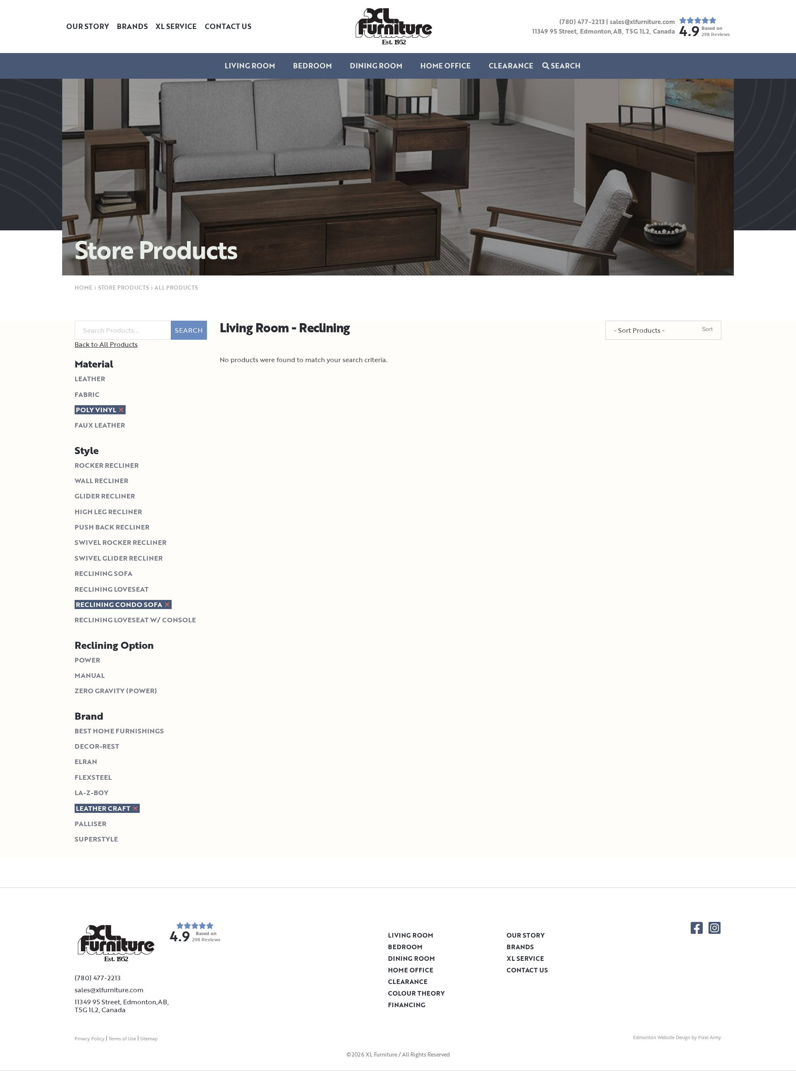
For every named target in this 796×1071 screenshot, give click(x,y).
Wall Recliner (101, 480)
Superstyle (96, 839)
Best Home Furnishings (119, 730)
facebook (697, 928)
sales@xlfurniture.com (642, 21)
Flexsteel (93, 777)
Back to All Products (106, 344)
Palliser (90, 823)
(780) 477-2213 (581, 21)
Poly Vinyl (97, 409)
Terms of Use (122, 1038)
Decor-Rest (97, 746)
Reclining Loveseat (111, 589)
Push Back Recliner (112, 527)
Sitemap (149, 1038)
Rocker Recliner (106, 465)
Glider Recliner (105, 495)
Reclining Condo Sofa (120, 604)
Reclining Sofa (103, 573)
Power (87, 660)
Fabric (87, 394)
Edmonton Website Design (661, 1037)
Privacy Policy (89, 1038)
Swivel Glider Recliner (119, 558)
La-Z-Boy (91, 792)
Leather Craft (104, 808)
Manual (89, 675)
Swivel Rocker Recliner (120, 542)
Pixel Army (709, 1037)
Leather (90, 378)
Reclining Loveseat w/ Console (135, 619)
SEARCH (189, 330)
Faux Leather (100, 425)
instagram (714, 928)
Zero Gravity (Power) (116, 690)
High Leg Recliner (108, 511)
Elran (86, 761)
